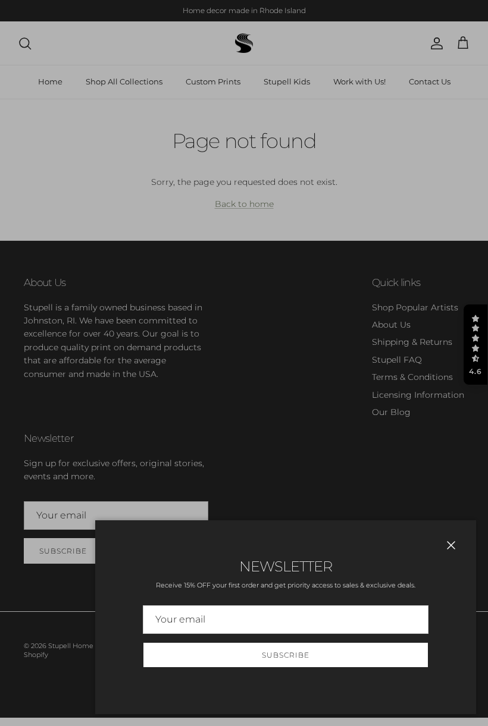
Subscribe (285, 654)
